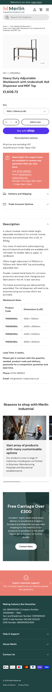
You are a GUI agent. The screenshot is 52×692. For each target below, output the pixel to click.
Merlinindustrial (15, 680)
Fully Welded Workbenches (20, 26)
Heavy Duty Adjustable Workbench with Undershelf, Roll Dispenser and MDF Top (24, 29)
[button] (41, 9)
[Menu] (47, 9)
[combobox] (26, 17)
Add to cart (35, 122)
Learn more (36, 2)
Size (5, 105)
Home (5, 26)
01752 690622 (24, 171)
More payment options (26, 137)
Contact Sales (26, 546)
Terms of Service (9, 685)
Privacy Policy (23, 685)
